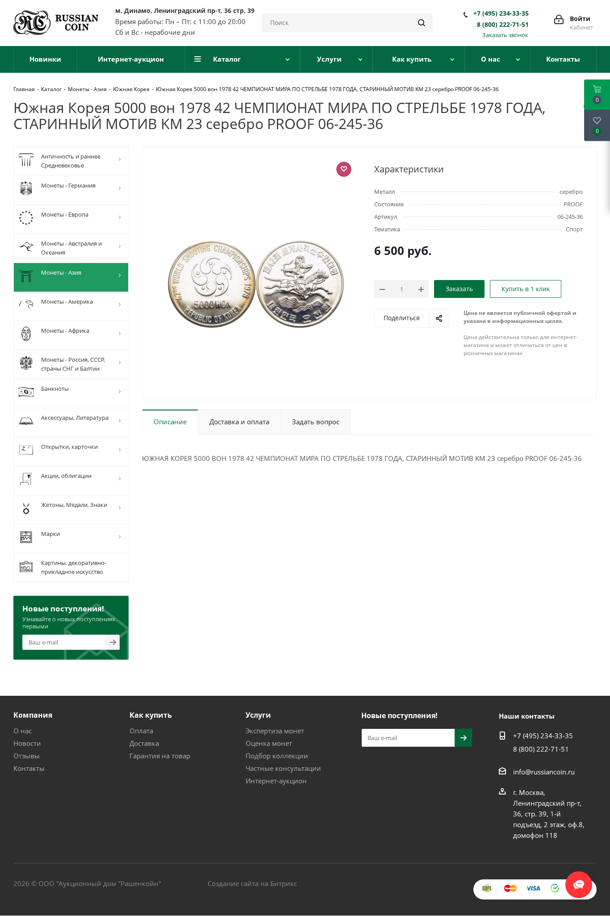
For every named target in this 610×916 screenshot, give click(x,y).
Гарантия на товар (160, 755)
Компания (32, 715)
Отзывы (26, 755)
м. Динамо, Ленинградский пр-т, (185, 10)
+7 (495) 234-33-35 (501, 13)
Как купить (151, 715)
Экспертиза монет (275, 730)
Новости (27, 743)
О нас (22, 730)
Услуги (258, 715)
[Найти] (421, 23)
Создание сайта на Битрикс (252, 883)
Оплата (141, 730)
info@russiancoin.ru (544, 771)
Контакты (29, 768)
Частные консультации (283, 768)
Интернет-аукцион (276, 780)
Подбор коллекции (277, 755)
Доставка (144, 743)
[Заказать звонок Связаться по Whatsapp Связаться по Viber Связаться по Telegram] (578, 880)
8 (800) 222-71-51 (503, 25)
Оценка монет (269, 743)
